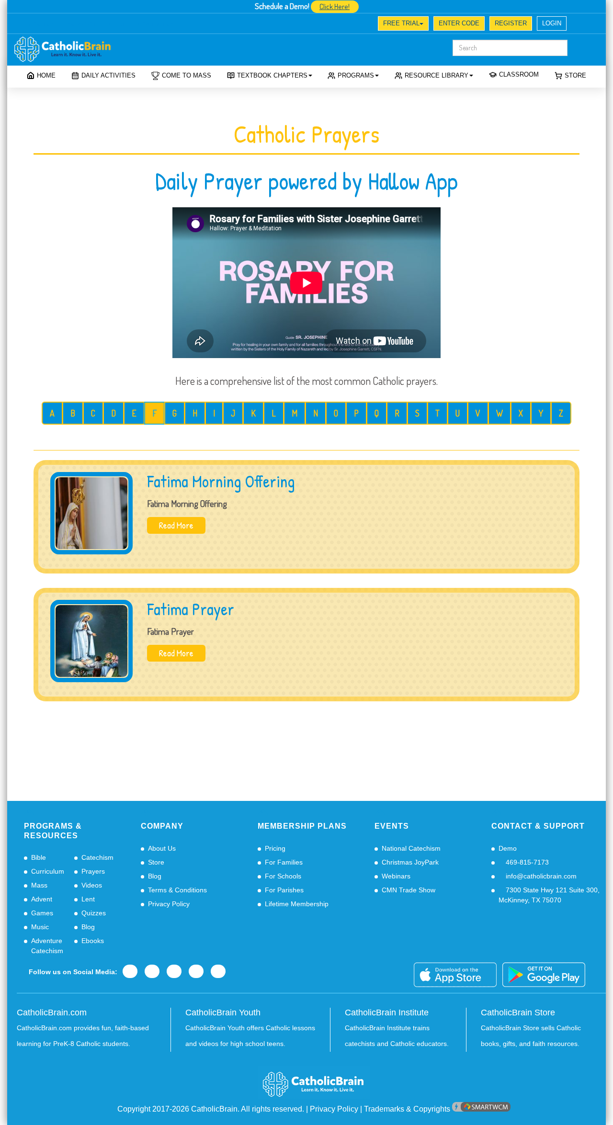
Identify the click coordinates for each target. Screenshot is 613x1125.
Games (42, 913)
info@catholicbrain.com (540, 876)
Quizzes (93, 913)
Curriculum (47, 871)
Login (551, 23)
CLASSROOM (519, 74)
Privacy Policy (169, 904)
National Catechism (411, 848)
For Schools (283, 876)
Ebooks (92, 941)
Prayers (93, 871)
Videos (91, 885)
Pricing (275, 848)
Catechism (97, 857)
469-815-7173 (526, 862)
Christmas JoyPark (410, 862)
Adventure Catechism (47, 946)
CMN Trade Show (408, 890)
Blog (88, 927)
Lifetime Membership (297, 904)
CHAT (117, 24)
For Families (284, 862)
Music (40, 927)
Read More (176, 525)
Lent (88, 899)
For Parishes (284, 890)
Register (511, 23)
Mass (39, 885)
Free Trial (401, 23)
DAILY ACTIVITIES (108, 75)
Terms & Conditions (177, 890)
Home (46, 75)
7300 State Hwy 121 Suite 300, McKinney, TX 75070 (549, 895)
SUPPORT (82, 24)
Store (575, 75)
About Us (162, 848)
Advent (41, 899)
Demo (508, 848)
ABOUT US (40, 24)
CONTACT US (156, 24)
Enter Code (459, 23)
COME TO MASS (186, 75)
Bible (38, 857)
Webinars (396, 876)
